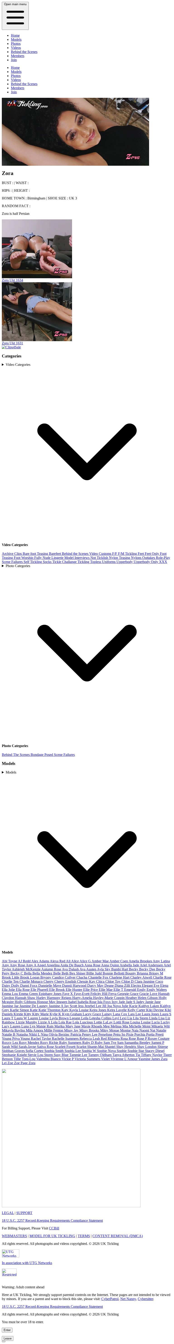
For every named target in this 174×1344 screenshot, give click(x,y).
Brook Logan (30, 977)
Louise (146, 1022)
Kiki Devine (155, 1010)
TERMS (84, 1236)
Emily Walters (157, 990)
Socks (47, 562)
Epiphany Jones (50, 994)
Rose (133, 1038)
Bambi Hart (120, 969)
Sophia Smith (54, 1051)
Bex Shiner (77, 973)
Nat (153, 1030)
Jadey (140, 1002)
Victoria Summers (88, 1059)
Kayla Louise (79, 1010)
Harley (41, 998)
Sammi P (157, 1043)
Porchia (140, 1034)
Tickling (83, 562)
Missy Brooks (89, 1030)
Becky (134, 969)
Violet (106, 1059)
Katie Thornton (50, 1010)
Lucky (165, 1022)
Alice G (86, 961)
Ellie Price (91, 990)
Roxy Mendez (29, 1043)
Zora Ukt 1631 (12, 343)
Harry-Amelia (82, 998)
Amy (6, 965)
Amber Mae (100, 961)
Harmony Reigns (59, 998)
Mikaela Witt (160, 1026)
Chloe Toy (113, 981)
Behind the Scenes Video (80, 554)
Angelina (53, 965)
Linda (153, 1018)
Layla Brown (60, 1018)
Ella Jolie (9, 990)
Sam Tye (110, 1043)
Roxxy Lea (10, 1043)
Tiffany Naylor (152, 1055)
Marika (59, 1026)
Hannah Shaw (25, 998)
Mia (125, 1026)
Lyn (33, 1026)
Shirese (162, 1047)
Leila (85, 1018)
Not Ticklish (99, 558)
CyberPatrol (109, 1299)
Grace (134, 994)
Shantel (110, 1047)
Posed (49, 755)
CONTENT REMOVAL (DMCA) (117, 1236)
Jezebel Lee (93, 1006)
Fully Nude (42, 558)
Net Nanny (128, 1299)
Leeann (75, 1018)
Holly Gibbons (26, 1002)
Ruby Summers (70, 1043)
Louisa (135, 1022)
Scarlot (81, 1047)
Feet (141, 554)
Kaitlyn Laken (149, 1006)
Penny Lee (90, 1034)
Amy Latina (161, 961)
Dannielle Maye (50, 985)
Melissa (116, 1026)
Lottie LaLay (104, 1022)
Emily (142, 990)
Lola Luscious (83, 1022)
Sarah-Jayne (28, 1047)
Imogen (62, 1002)
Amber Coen (119, 961)
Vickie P (68, 1059)
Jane (157, 1002)
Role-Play (163, 558)
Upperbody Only (146, 562)
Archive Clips (12, 554)
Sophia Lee (73, 1051)
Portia (150, 1034)
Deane (109, 985)
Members (17, 56)
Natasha (22, 1034)
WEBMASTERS (14, 1236)
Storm (49, 1055)
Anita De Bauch (72, 965)
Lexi (123, 1018)
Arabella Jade (130, 965)
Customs (105, 554)
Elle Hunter (74, 990)
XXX (163, 562)
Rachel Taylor (41, 1038)
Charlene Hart (119, 977)
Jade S (131, 1002)
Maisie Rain (45, 1026)
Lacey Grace (92, 1014)
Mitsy (104, 1030)
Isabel (72, 1002)
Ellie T (119, 990)
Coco (159, 981)
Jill (104, 1006)
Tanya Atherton (123, 1055)
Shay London (147, 1047)
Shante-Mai (96, 1047)
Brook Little (11, 977)
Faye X (68, 994)
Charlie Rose (162, 977)
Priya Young (21, 1038)
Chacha (82, 977)
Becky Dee (147, 969)
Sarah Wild (10, 1047)
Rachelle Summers (66, 1038)
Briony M (156, 973)
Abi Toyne (10, 961)
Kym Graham (72, 1014)
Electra (136, 985)
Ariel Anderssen (152, 965)
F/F (115, 554)
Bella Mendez (42, 973)
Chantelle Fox (98, 977)
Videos (16, 48)
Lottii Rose (122, 1022)
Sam (120, 1043)
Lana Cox (120, 1014)
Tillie (18, 1059)
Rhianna (114, 1038)
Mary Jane (73, 1026)
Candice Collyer (64, 977)
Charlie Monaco (31, 981)
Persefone (105, 1034)
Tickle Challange (64, 562)
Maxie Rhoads (92, 1026)
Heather (132, 998)
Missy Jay (71, 1030)
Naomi (144, 1030)
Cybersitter (145, 1299)
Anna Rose (92, 965)
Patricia (76, 1034)
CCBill (54, 1228)
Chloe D (128, 981)
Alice (75, 961)
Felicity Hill (99, 994)
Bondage (37, 755)
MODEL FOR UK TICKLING (52, 1236)
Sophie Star (136, 1051)
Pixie (130, 1034)
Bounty (131, 973)
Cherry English (65, 981)
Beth (65, 973)
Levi (116, 1018)
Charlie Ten (10, 981)
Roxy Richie (49, 1043)
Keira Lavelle (117, 1010)
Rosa (125, 1038)
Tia (138, 1055)
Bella (28, 973)
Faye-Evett (82, 994)
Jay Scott (71, 1006)
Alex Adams (40, 961)
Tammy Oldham (100, 1055)
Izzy (115, 1002)
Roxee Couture (158, 1038)
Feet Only (152, 554)
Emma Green (29, 994)
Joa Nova (114, 1006)
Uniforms (109, 562)
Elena (164, 985)
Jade (122, 1002)
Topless (96, 562)
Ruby (99, 1043)
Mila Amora (35, 1030)
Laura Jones (151, 1014)
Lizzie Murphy (27, 1022)
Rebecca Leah (90, 1038)
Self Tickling (33, 562)
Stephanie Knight (15, 1055)
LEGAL (8, 1213)
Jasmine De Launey (34, 1006)
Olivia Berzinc (59, 1034)
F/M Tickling (128, 554)
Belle (57, 973)
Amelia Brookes (141, 961)
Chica (100, 981)
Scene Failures (13, 562)
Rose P (142, 1038)
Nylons (136, 558)
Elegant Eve (151, 985)
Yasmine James (149, 1059)
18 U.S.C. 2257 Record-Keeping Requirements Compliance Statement (52, 1220)
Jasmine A (56, 1006)
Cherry (49, 981)
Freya (112, 994)
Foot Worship (24, 558)
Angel (41, 965)
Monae (114, 1030)
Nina (45, 1034)
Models (16, 39)
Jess (81, 1006)
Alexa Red (58, 961)
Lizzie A (44, 1022)
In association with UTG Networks (27, 1263)
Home (15, 35)
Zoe (10, 1063)
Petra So (119, 1034)
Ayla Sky (104, 969)
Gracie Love (148, 994)
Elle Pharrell (40, 990)
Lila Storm (141, 1018)
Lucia (156, 1022)
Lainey (107, 1014)
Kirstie (19, 1014)
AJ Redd (24, 961)
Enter (7, 1330)
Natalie (161, 1030)
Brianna (143, 973)
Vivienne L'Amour (124, 1059)
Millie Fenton (54, 1030)
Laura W (21, 1018)
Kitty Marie (41, 1014)
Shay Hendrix (126, 1047)
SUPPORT (24, 1213)
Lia (130, 1018)
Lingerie (57, 558)
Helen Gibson (148, 998)
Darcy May (95, 985)
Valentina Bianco (49, 1059)
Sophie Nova (107, 1051)
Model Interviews (77, 558)
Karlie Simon (20, 1010)
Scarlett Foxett (65, 1047)
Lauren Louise (39, 1018)
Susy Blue (61, 1055)
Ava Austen (88, 969)
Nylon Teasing (120, 558)
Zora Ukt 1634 (12, 280)
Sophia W (89, 1051)
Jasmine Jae (10, 1006)
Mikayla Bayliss (14, 1030)
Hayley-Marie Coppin (109, 998)
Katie (34, 1010)
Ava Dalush (71, 969)
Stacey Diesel (154, 1051)
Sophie (122, 1051)
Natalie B (9, 1034)
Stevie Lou (36, 1055)
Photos (16, 44)
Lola (54, 1022)
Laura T (8, 1018)
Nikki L (35, 1034)
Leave (8, 1338)
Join (14, 60)
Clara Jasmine (145, 981)
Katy (65, 1010)
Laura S (165, 1014)
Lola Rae (65, 1022)
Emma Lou (10, 994)
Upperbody (125, 562)
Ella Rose (23, 990)
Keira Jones (98, 1010)
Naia (135, 1030)
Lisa (161, 1018)
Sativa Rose (46, 1047)
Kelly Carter (137, 1010)
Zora (32, 1063)
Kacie (133, 1006)
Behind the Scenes (24, 52)
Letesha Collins (100, 1018)
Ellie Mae (106, 990)
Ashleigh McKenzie (26, 969)
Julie (125, 1006)
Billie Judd (94, 973)
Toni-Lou (29, 1059)
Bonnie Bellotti (114, 973)
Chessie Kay (86, 981)
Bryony (46, 977)
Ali (68, 961)
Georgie (123, 994)
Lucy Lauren (11, 1026)
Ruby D (88, 1043)
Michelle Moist (140, 1026)
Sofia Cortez (35, 1051)
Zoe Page (21, 1063)
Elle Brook (57, 990)
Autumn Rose (51, 969)
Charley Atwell (141, 977)
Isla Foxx (104, 1002)
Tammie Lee (78, 1055)
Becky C (17, 973)
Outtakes (149, 558)
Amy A (31, 965)
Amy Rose (18, 965)
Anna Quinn (110, 965)
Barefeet (55, 554)
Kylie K (56, 1014)
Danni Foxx (29, 985)
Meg (107, 1026)
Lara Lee (135, 1014)
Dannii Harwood (74, 985)
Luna (25, 1026)
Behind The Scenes (16, 755)
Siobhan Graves (14, 1051)
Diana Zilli (123, 985)
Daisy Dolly (11, 985)
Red (104, 1038)
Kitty (28, 1014)
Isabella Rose (87, 1002)
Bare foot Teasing (36, 554)
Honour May (46, 1002)
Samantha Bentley (137, 1043)
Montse (126, 1030)
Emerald (130, 990)
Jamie (149, 1002)
